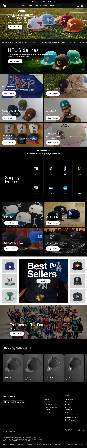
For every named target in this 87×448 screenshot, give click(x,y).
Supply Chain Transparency (41, 444)
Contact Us (68, 410)
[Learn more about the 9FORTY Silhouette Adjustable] (74, 368)
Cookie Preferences (68, 444)
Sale (58, 6)
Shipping (68, 402)
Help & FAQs (69, 399)
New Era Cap (11, 431)
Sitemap (12, 444)
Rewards (47, 410)
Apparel (51, 6)
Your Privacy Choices (56, 444)
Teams (30, 6)
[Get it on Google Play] (19, 410)
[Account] (78, 5)
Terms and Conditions (71, 417)
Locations (47, 412)
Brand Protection (70, 420)
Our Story (47, 399)
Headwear (38, 6)
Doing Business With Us (52, 407)
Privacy (18, 444)
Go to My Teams (17, 334)
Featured (22, 6)
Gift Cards (68, 407)
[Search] (74, 5)
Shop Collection (15, 27)
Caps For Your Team (51, 404)
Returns (67, 404)
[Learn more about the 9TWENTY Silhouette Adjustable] (54, 368)
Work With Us (49, 402)
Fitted (45, 6)
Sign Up (16, 42)
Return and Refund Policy (73, 415)
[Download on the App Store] (8, 410)
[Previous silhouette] (79, 348)
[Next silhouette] (82, 348)
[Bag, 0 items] (82, 5)
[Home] (5, 5)
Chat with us (78, 444)
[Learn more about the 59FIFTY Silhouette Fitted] (13, 368)
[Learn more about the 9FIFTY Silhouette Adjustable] (33, 368)
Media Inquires (69, 412)
